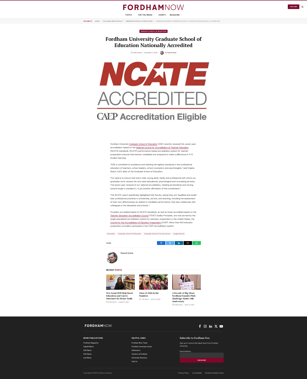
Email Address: (185, 351)
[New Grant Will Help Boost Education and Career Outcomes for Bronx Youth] (120, 282)
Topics (128, 15)
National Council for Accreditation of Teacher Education (162, 147)
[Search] (302, 6)
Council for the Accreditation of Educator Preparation (135, 222)
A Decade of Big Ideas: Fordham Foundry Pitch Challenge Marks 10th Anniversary (183, 297)
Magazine (175, 15)
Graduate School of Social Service (157, 234)
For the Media (145, 15)
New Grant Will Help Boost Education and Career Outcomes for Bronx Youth (119, 296)
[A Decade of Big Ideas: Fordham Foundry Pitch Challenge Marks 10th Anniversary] (186, 282)
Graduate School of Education (153, 31)
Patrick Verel (171, 52)
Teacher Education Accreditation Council (129, 215)
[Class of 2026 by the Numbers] (153, 282)
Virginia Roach (178, 234)
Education (111, 234)
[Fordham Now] (153, 6)
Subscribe (293, 7)
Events (162, 15)
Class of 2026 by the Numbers (149, 294)
